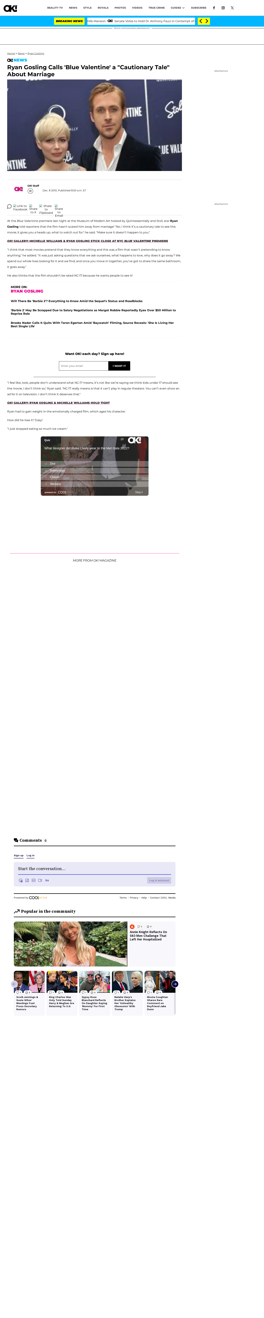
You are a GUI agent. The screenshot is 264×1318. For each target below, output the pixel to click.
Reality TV (55, 7)
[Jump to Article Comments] (9, 206)
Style (87, 7)
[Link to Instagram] (223, 7)
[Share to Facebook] (20, 206)
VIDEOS (137, 7)
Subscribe (198, 7)
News (21, 53)
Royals (103, 7)
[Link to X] (232, 7)
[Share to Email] (59, 206)
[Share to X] (33, 206)
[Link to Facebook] (214, 7)
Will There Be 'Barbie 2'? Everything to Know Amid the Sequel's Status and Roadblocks (77, 301)
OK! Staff (33, 185)
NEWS (73, 7)
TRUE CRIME (157, 7)
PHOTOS (120, 7)
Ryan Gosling (35, 53)
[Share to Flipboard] (46, 206)
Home (11, 53)
